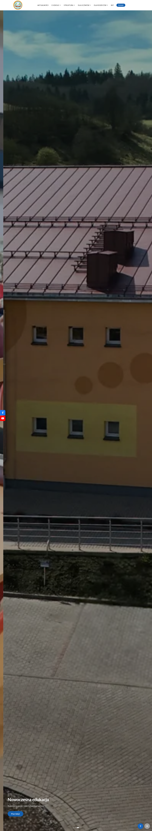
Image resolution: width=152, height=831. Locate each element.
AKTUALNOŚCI (43, 5)
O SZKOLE (55, 5)
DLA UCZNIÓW (83, 5)
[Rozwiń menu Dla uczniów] (90, 5)
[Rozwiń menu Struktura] (74, 5)
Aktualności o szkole (19, 814)
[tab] (74, 827)
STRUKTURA (68, 5)
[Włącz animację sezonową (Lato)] (147, 826)
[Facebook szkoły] (2, 412)
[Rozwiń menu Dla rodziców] (107, 5)
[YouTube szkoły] (2, 418)
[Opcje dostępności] (140, 826)
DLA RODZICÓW (100, 5)
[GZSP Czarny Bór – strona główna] (18, 5)
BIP (112, 5)
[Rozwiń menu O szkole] (60, 5)
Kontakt (120, 5)
